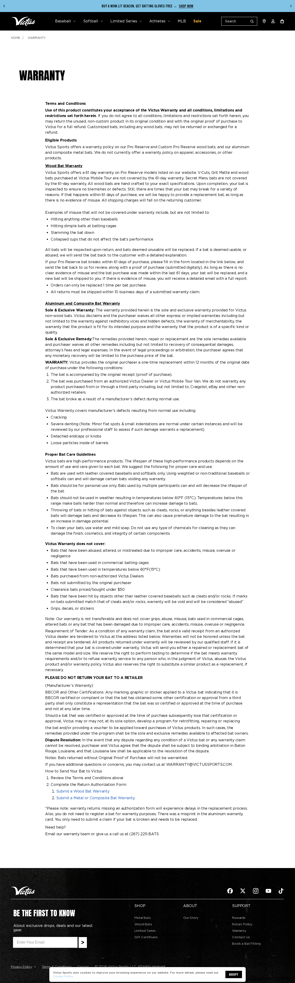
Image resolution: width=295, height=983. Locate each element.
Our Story (190, 918)
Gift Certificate (145, 937)
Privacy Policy (21, 966)
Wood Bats (143, 924)
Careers (83, 966)
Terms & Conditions (57, 966)
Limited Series (145, 930)
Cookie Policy (63, 976)
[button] (65, 21)
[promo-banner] (147, 6)
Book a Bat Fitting (246, 943)
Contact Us (241, 937)
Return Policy (242, 924)
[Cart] (282, 21)
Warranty (37, 37)
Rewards (238, 918)
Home (15, 37)
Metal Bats (142, 918)
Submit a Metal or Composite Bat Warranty (95, 798)
